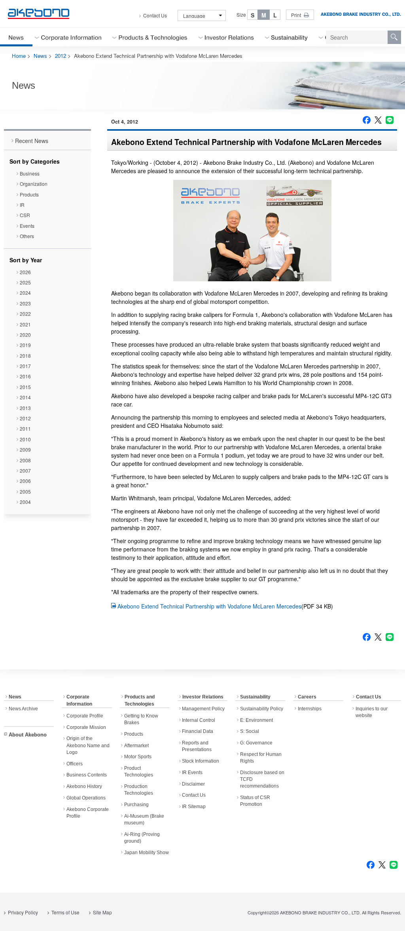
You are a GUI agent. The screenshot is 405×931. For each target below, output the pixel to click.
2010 (25, 439)
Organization (33, 183)
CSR (25, 215)
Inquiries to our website (372, 712)
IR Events (192, 772)
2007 (25, 470)
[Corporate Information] (71, 37)
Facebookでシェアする (367, 120)
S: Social (249, 731)
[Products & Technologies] (153, 37)
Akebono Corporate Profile (87, 812)
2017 (25, 365)
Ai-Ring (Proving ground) (142, 837)
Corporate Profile (84, 716)
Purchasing (136, 804)
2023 (25, 303)
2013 (25, 407)
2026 (25, 272)
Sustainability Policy (261, 708)
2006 (25, 480)
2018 (25, 355)
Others (27, 236)
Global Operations (86, 798)
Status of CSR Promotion (255, 801)
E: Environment (256, 720)
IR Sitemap (194, 806)
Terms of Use (65, 912)
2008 (25, 460)
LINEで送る (390, 120)
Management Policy (203, 708)
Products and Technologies (140, 700)
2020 (25, 334)
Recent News (31, 141)
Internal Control (198, 720)
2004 (25, 501)
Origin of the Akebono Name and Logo (88, 745)
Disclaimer (193, 784)
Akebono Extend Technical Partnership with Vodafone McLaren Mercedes (209, 606)
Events (27, 225)
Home (19, 55)
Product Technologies (138, 771)
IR (22, 204)
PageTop (389, 919)
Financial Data (197, 731)
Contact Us (155, 15)
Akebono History (84, 786)
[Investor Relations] (229, 37)
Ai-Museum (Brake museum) (144, 819)
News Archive (23, 708)
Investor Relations (202, 697)
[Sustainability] (289, 37)
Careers (307, 697)
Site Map (102, 912)
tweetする (378, 120)
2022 (25, 313)
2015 (25, 386)
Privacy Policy (23, 912)
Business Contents (86, 775)
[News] (16, 37)
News (40, 55)
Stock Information (200, 761)
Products (29, 194)
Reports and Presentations (197, 746)
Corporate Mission (86, 727)
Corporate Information (79, 700)
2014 (25, 397)
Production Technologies (138, 790)
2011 (25, 428)
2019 (25, 344)
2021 (25, 324)
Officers (74, 763)
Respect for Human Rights (261, 757)
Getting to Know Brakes (141, 719)
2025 (25, 282)
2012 (60, 55)
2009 (25, 449)
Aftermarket (136, 745)
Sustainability (255, 697)
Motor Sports (137, 756)
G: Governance (256, 742)
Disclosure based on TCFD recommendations (262, 779)
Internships (310, 708)
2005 (25, 491)
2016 (25, 376)
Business (30, 173)
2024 (25, 292)
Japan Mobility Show (146, 852)
